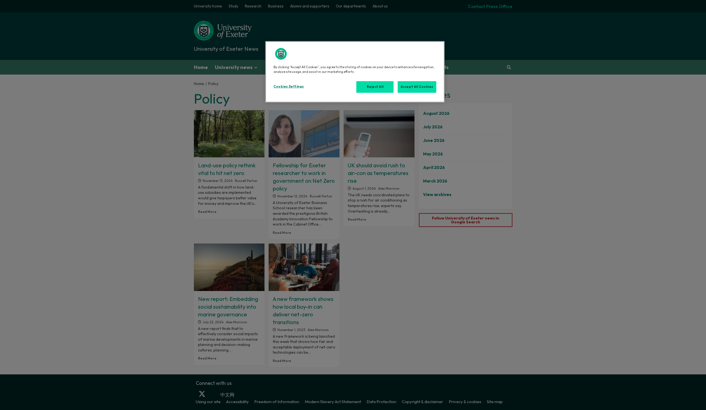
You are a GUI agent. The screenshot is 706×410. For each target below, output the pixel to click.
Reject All (375, 87)
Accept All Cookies (417, 87)
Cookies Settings (289, 86)
